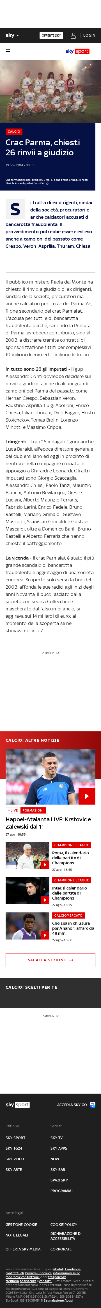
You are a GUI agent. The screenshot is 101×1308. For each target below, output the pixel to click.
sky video (15, 1159)
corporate (61, 1249)
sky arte (14, 1169)
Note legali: (15, 1213)
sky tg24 (14, 1148)
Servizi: (56, 1126)
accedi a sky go (72, 1105)
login (89, 35)
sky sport (15, 1138)
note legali (17, 1235)
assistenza (28, 1281)
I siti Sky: (13, 1126)
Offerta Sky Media (23, 1249)
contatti (45, 1281)
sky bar (57, 1169)
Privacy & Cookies (38, 1273)
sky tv (56, 1138)
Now (54, 1159)
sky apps (59, 1148)
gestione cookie (21, 1225)
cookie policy (63, 1225)
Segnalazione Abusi (58, 1300)
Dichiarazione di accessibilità (65, 1236)
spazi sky (59, 1180)
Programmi (61, 1191)
